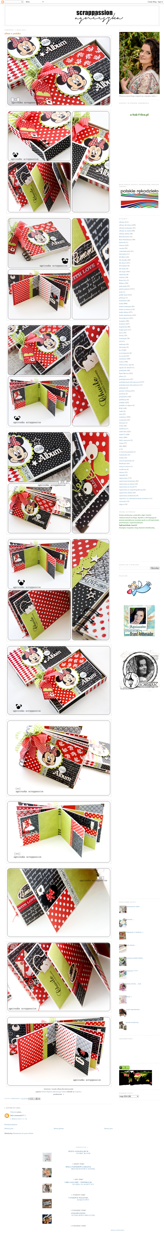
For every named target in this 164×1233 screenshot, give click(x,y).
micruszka (122, 347)
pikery (121, 376)
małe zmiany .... (131, 945)
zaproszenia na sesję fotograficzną (130, 489)
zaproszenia (123, 478)
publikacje (123, 399)
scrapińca (77, 1091)
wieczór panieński (125, 460)
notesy (121, 361)
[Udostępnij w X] (34, 1098)
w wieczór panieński (126, 452)
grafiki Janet (123, 295)
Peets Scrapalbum (78, 1151)
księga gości (123, 330)
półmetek (122, 388)
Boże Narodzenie (125, 239)
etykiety (122, 277)
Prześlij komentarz (10, 1124)
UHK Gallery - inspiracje (78, 1182)
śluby (121, 437)
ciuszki (121, 248)
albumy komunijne (125, 228)
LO (120, 341)
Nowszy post (8, 1128)
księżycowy (83, 1200)
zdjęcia (121, 504)
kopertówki (123, 327)
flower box (122, 280)
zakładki (122, 475)
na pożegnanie (124, 353)
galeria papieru (124, 289)
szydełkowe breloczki (83, 1215)
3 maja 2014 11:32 (18, 1119)
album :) (129, 996)
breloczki (122, 242)
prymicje (122, 393)
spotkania (122, 428)
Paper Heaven (124, 373)
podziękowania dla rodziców (129, 385)
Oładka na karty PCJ (83, 1184)
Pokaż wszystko (117, 1230)
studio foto (123, 431)
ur (120, 449)
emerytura (122, 274)
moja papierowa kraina (78, 1166)
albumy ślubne (124, 233)
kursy (121, 332)
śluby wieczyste (124, 440)
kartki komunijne (125, 306)
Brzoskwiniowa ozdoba (83, 1169)
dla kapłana (123, 265)
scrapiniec (122, 417)
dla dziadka (123, 260)
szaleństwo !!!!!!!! (132, 971)
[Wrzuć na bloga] (32, 1098)
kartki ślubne (123, 312)
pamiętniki (123, 370)
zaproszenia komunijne (127, 481)
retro (120, 414)
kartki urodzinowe (125, 315)
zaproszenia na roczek (126, 487)
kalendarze (123, 300)
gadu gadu (122, 286)
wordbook (122, 469)
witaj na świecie (124, 466)
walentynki (123, 455)
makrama (122, 344)
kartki (121, 303)
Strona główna (59, 1128)
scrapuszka (123, 420)
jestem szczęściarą (132, 1022)
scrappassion (78, 1213)
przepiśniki (123, 396)
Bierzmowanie (124, 236)
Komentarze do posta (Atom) (23, 1133)
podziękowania (124, 379)
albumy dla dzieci (125, 225)
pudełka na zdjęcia (125, 405)
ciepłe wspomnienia (133, 1009)
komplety (122, 321)
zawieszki (122, 501)
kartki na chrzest (125, 309)
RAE (120, 408)
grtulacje (122, 298)
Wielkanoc (123, 463)
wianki (121, 458)
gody (121, 292)
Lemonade (122, 338)
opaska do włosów (125, 367)
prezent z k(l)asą (124, 391)
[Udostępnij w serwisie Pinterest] (39, 1098)
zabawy (121, 472)
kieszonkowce (124, 318)
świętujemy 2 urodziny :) (134, 932)
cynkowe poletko (78, 1197)
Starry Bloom (83, 1153)
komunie (122, 324)
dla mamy (122, 268)
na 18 (121, 350)
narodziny (122, 359)
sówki (121, 426)
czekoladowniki (124, 251)
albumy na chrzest (125, 231)
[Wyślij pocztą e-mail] (29, 1098)
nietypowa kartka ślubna (134, 958)
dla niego (122, 271)
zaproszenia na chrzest (127, 484)
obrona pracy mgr (125, 364)
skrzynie (122, 423)
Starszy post (108, 1128)
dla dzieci (122, 263)
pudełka (122, 402)
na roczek (122, 356)
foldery (121, 283)
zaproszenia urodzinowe (127, 495)
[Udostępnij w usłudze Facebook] (36, 1098)
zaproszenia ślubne (125, 492)
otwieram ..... (130, 919)
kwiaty (121, 335)
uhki (120, 446)
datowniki (122, 254)
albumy (121, 222)
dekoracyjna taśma (59, 1091)
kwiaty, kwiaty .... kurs (133, 983)
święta (121, 443)
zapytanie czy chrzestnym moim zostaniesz (134, 498)
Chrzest (121, 245)
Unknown (13, 1112)
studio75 (122, 434)
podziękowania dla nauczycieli (130, 382)
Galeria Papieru (46, 1091)
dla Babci (122, 257)
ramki (121, 411)
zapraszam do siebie (133, 906)
